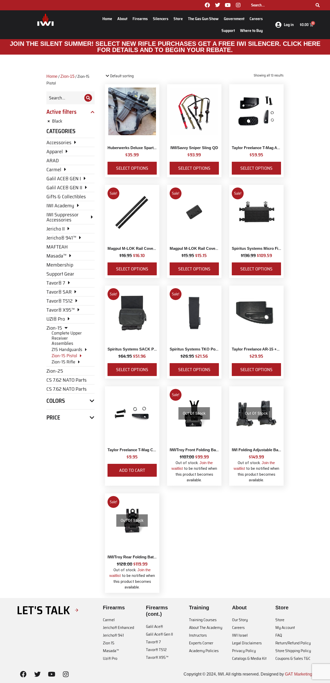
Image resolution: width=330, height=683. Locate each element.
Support (228, 30)
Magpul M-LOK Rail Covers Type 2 (201, 248)
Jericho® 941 (113, 635)
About (122, 18)
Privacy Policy (244, 650)
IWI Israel (240, 635)
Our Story (240, 620)
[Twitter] (217, 5)
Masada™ (111, 650)
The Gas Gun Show (203, 18)
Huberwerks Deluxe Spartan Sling (138, 148)
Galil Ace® (154, 626)
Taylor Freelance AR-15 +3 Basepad (263, 349)
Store (178, 18)
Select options (132, 168)
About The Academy (205, 627)
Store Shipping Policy (293, 650)
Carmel (109, 620)
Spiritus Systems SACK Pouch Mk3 (139, 349)
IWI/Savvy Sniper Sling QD (194, 148)
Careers (256, 18)
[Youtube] (228, 5)
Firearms (140, 18)
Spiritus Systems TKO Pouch (196, 349)
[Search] (317, 5)
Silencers (160, 18)
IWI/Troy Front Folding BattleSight (200, 450)
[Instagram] (238, 5)
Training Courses (203, 620)
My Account (285, 627)
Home (107, 18)
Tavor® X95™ (157, 657)
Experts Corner (201, 643)
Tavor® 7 (153, 642)
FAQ (278, 635)
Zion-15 (67, 76)
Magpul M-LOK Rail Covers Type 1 (138, 248)
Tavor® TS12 (156, 649)
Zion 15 (108, 643)
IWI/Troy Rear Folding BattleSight (138, 557)
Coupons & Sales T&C (292, 658)
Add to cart (132, 470)
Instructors (198, 635)
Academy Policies (204, 650)
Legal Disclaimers (247, 643)
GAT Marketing (298, 674)
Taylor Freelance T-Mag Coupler (136, 450)
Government (234, 18)
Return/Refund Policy (293, 643)
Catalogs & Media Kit (249, 658)
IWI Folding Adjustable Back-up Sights (266, 450)
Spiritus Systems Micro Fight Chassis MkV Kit (273, 248)
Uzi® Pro (110, 658)
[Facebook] (207, 5)
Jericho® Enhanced (118, 627)
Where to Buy (251, 30)
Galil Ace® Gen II (159, 634)
